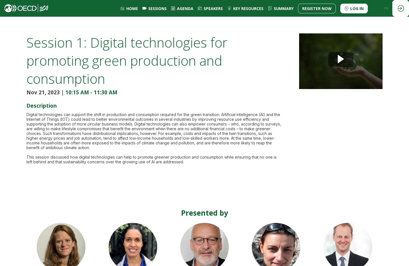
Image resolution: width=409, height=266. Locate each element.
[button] (317, 8)
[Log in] (400, 8)
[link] (129, 8)
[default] (154, 8)
